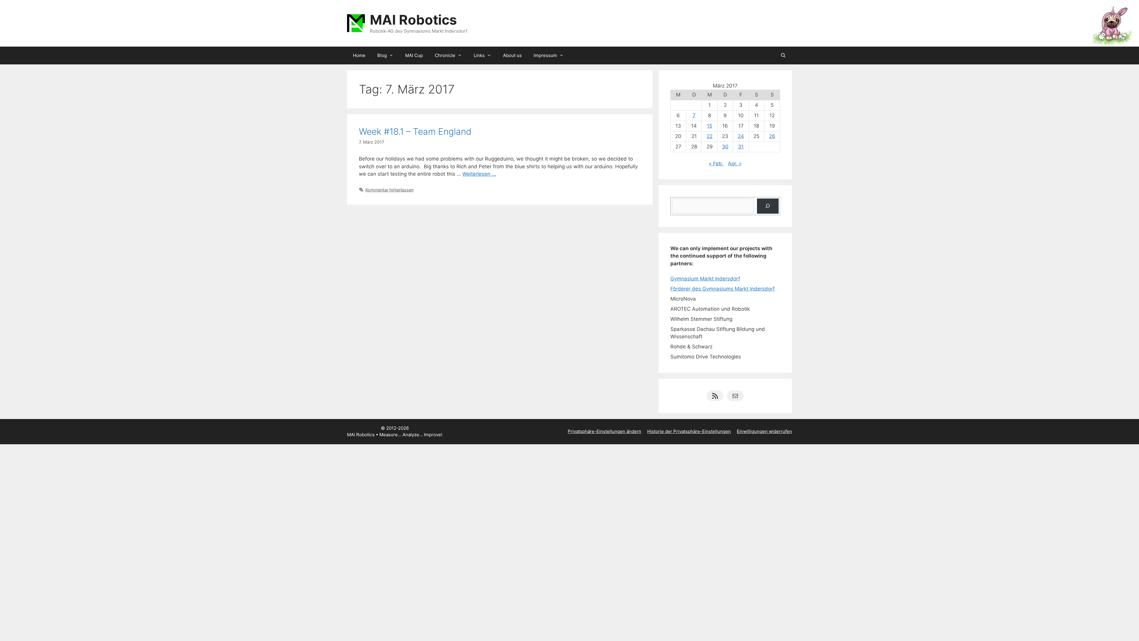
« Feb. (716, 163)
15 (709, 126)
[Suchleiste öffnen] (783, 55)
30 (725, 147)
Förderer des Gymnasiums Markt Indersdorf (722, 289)
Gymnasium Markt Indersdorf (705, 279)
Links (479, 55)
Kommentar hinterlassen (389, 189)
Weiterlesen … (479, 174)
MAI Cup (414, 55)
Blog (382, 55)
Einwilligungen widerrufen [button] (764, 431)
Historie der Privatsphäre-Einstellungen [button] (689, 431)
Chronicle (445, 55)
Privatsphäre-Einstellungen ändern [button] (604, 431)
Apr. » (735, 163)
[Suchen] (768, 206)
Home (359, 55)
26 (772, 136)
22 (709, 136)
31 (741, 147)
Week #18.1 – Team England (415, 131)
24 (741, 136)
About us (512, 55)
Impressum (545, 55)
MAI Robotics (413, 20)
